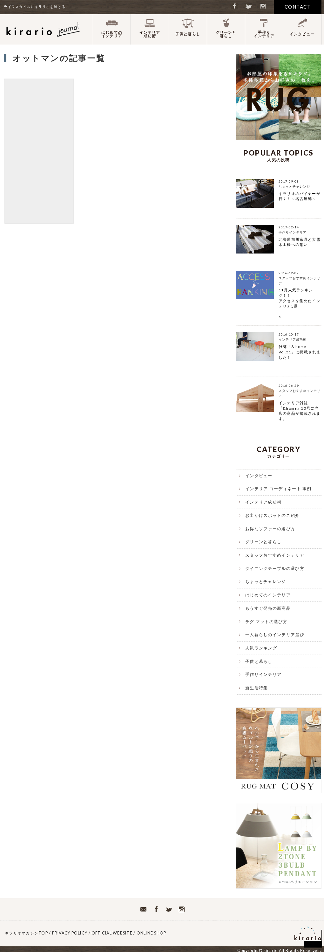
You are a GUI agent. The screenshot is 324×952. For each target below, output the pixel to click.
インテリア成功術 (263, 501)
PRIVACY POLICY (70, 933)
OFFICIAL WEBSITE (112, 933)
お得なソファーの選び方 (270, 528)
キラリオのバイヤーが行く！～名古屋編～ (300, 196)
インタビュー (259, 475)
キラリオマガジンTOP (26, 933)
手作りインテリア (263, 674)
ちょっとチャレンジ (265, 581)
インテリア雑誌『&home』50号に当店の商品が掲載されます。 (300, 410)
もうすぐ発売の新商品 (268, 608)
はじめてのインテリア (268, 594)
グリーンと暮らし (263, 541)
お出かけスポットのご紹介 (272, 515)
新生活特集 (256, 687)
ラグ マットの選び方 (266, 621)
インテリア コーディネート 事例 (278, 488)
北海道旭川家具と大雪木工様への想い (300, 242)
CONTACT (298, 7)
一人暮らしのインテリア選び (274, 634)
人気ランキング (261, 647)
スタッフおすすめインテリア (274, 555)
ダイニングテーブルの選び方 (274, 568)
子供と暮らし (259, 661)
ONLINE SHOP (154, 933)
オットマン (38, 151)
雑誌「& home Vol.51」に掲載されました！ (300, 352)
